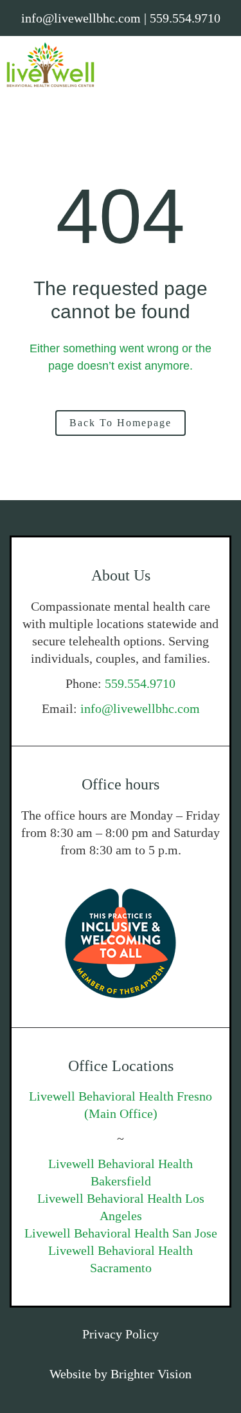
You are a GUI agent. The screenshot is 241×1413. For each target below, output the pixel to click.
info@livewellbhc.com (140, 708)
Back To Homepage (120, 422)
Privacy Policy (120, 1334)
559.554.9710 (140, 683)
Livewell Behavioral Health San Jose (120, 1233)
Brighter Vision (151, 1374)
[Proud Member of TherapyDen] (120, 943)
